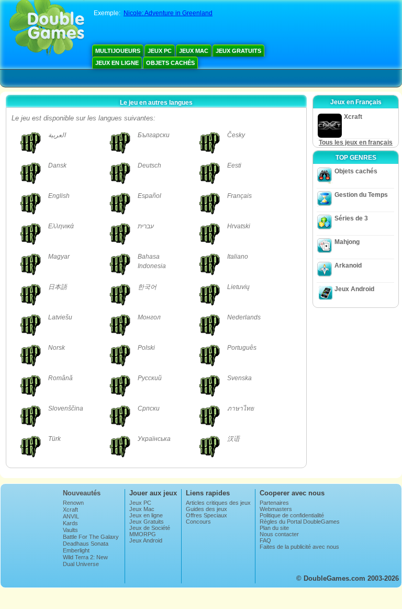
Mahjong (347, 242)
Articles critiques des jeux (218, 503)
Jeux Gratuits (238, 51)
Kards (70, 523)
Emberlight (76, 550)
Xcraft (70, 509)
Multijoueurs (117, 51)
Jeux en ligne (117, 63)
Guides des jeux (206, 509)
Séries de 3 (351, 218)
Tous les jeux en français (356, 142)
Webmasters (276, 509)
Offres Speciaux (206, 515)
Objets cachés (170, 63)
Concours (198, 521)
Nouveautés (81, 493)
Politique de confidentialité (292, 515)
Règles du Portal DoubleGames (300, 521)
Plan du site (274, 528)
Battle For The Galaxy (91, 537)
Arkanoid (348, 265)
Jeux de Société (149, 528)
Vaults (70, 530)
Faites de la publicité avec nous (299, 547)
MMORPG (142, 534)
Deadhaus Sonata (85, 543)
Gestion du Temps (361, 194)
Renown (73, 503)
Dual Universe (81, 564)
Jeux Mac (193, 51)
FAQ (265, 540)
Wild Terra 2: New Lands (85, 560)
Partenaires (274, 503)
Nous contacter (279, 534)
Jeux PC (160, 51)
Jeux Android (354, 289)
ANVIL (71, 516)
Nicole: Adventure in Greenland (168, 13)
